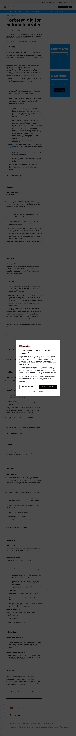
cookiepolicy (35, 380)
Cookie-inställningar (38, 391)
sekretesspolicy (45, 380)
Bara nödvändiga (28, 386)
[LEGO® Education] (24, 346)
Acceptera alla (47, 386)
